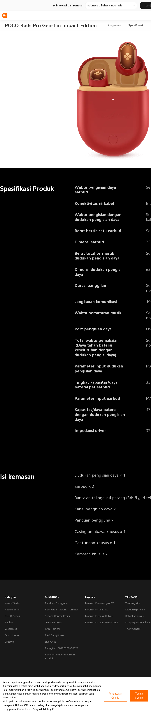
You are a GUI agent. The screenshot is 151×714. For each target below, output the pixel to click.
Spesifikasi (135, 25)
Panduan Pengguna (56, 603)
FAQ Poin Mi (52, 629)
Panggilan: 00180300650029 (61, 648)
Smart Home (12, 635)
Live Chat (50, 641)
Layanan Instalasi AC (96, 609)
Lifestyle (10, 641)
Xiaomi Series (12, 603)
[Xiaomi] (4, 15)
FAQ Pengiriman (54, 635)
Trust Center (132, 629)
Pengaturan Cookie (115, 695)
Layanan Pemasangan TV (99, 603)
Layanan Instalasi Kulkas (99, 616)
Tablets (9, 622)
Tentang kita (132, 603)
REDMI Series (13, 609)
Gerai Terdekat (53, 622)
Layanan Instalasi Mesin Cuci (101, 622)
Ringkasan (114, 25)
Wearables (11, 629)
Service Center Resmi (57, 616)
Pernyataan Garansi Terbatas (61, 609)
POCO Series (12, 616)
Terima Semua (139, 695)
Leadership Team (135, 609)
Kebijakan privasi (134, 616)
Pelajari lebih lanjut (43, 709)
